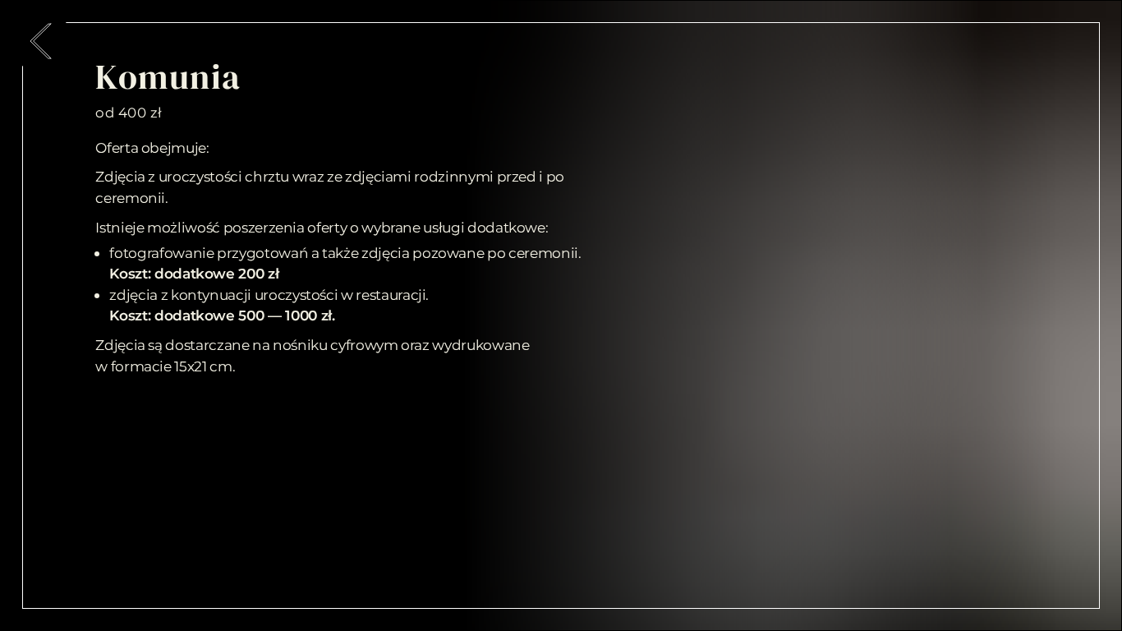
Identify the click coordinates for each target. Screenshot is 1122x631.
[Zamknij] (41, 41)
